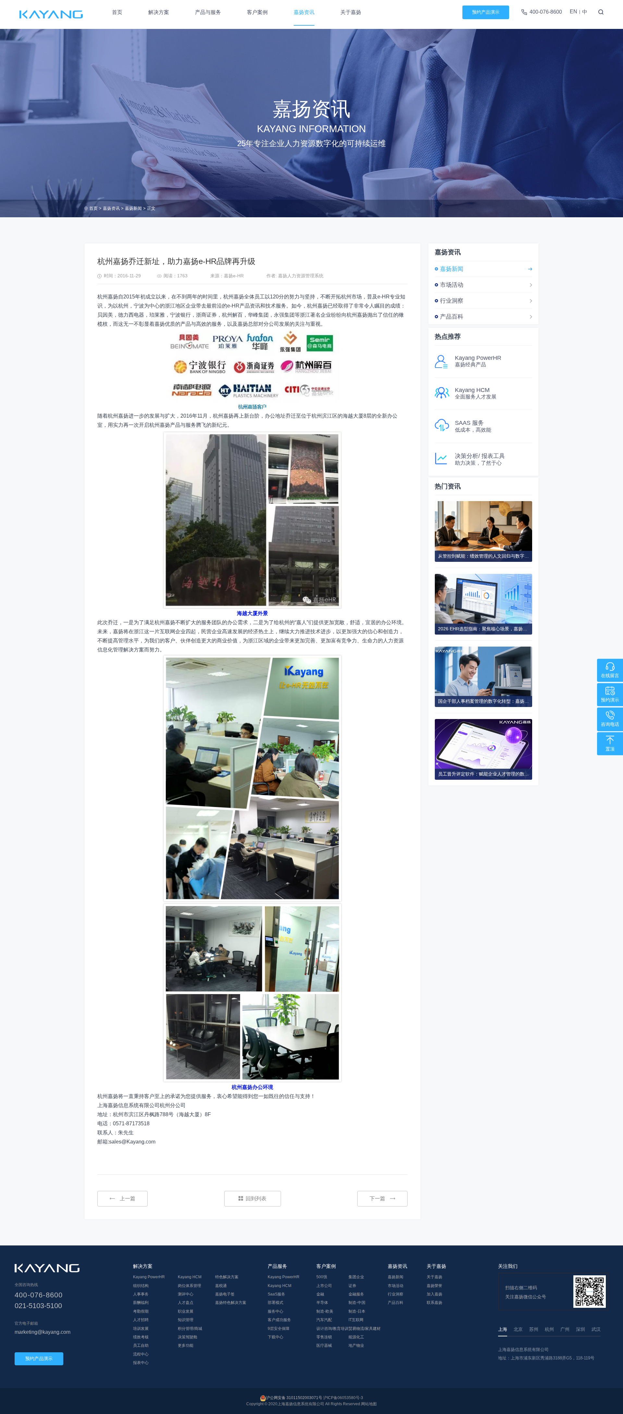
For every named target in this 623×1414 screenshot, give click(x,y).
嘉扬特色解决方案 (230, 1302)
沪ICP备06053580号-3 (343, 1397)
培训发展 (141, 1328)
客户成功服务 (279, 1320)
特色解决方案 (226, 1277)
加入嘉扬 (434, 1294)
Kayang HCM (190, 1277)
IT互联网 (355, 1320)
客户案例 (257, 12)
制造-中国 (356, 1302)
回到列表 (256, 1198)
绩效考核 (141, 1337)
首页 (117, 12)
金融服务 (356, 1294)
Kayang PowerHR (149, 1277)
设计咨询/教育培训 (332, 1328)
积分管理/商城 (190, 1328)
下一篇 (377, 1198)
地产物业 (356, 1345)
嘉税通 (221, 1285)
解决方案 (158, 12)
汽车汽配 (324, 1320)
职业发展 (185, 1311)
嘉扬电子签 (225, 1294)
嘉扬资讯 (304, 12)
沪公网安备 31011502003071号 (294, 1397)
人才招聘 (141, 1320)
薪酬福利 (141, 1302)
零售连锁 (324, 1337)
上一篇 (127, 1198)
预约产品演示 (485, 12)
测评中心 (185, 1294)
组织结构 (141, 1285)
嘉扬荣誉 (434, 1285)
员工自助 (141, 1345)
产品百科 (451, 316)
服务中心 (275, 1311)
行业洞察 (451, 300)
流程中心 (141, 1354)
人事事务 (141, 1294)
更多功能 (185, 1345)
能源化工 (356, 1337)
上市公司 (324, 1285)
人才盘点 (185, 1302)
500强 (321, 1277)
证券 (352, 1285)
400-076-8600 (546, 12)
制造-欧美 (324, 1311)
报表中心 (141, 1362)
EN (573, 11)
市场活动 (451, 285)
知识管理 (185, 1320)
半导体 (322, 1302)
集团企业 (356, 1277)
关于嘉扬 (350, 12)
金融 (320, 1294)
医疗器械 (324, 1345)
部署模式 (275, 1302)
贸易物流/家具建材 (364, 1328)
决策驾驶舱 (187, 1337)
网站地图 (369, 1404)
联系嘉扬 (434, 1302)
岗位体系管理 (189, 1285)
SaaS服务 (276, 1294)
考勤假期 (141, 1311)
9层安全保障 (278, 1328)
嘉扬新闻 (133, 208)
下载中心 (275, 1337)
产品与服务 (208, 12)
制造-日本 (356, 1311)
